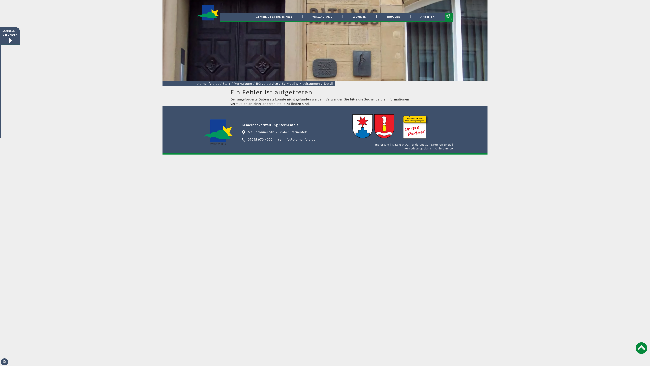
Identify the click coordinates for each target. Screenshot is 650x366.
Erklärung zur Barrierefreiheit (432, 144)
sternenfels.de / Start (213, 84)
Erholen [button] (393, 16)
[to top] (641, 348)
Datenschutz (400, 144)
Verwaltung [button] (322, 16)
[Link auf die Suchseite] (449, 17)
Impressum (382, 144)
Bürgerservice (267, 84)
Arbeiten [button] (427, 16)
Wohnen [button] (359, 16)
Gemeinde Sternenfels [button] (274, 16)
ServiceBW (290, 84)
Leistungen (311, 84)
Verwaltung (243, 84)
